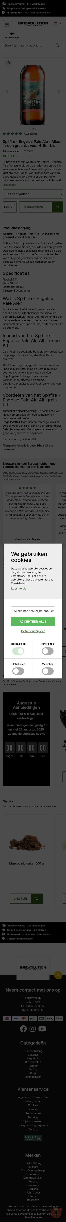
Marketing (48, 663)
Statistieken (18, 663)
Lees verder (19, 588)
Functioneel (47, 643)
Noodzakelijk (18, 643)
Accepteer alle (33, 621)
